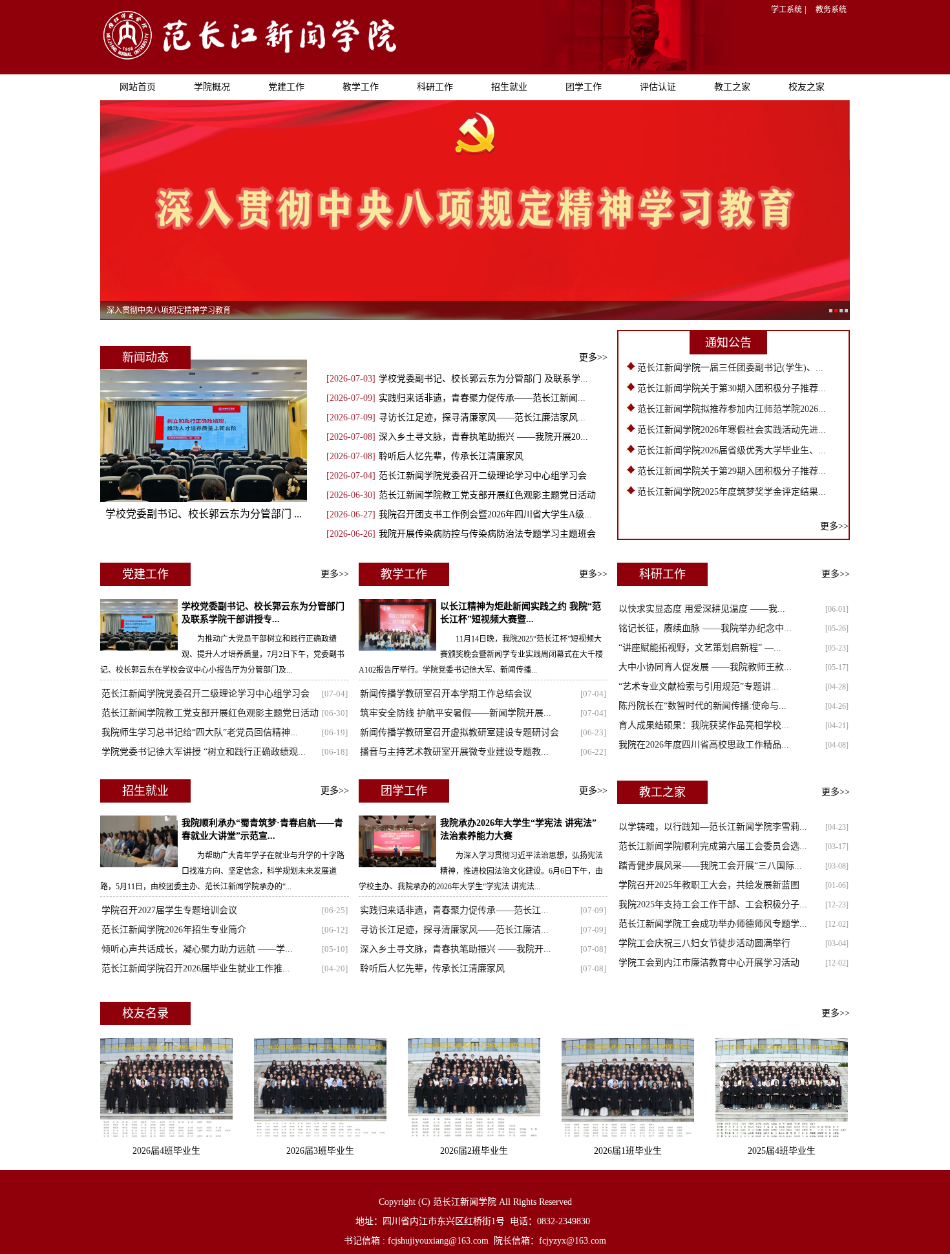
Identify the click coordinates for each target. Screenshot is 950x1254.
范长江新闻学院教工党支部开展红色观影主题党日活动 (487, 495)
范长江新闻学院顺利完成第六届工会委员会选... (712, 846)
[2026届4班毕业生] (166, 1135)
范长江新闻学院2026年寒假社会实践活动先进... (731, 430)
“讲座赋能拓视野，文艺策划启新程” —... (699, 648)
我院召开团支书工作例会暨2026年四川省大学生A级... (485, 514)
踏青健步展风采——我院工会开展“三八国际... (710, 865)
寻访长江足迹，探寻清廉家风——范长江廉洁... (454, 930)
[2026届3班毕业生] (320, 1135)
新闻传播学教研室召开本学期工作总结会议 (446, 693)
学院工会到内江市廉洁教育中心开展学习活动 (708, 963)
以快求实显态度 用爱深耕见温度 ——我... (701, 609)
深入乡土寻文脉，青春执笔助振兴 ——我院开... (455, 949)
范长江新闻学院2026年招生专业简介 (173, 930)
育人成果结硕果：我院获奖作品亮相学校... (703, 725)
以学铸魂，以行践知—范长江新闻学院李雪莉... (712, 827)
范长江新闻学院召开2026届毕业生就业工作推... (195, 968)
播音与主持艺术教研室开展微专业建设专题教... (454, 752)
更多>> (593, 357)
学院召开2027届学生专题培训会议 (169, 910)
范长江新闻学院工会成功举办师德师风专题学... (712, 924)
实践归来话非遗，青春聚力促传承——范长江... (454, 910)
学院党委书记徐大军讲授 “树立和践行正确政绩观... (203, 752)
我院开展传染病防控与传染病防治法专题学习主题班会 (487, 534)
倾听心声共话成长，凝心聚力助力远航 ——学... (197, 949)
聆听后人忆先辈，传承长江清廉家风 (451, 456)
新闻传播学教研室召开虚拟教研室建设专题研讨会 (459, 732)
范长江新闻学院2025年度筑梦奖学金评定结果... (731, 492)
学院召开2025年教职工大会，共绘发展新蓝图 (708, 885)
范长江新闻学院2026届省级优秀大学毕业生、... (731, 450)
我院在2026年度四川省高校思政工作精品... (703, 745)
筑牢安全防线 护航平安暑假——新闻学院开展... (455, 713)
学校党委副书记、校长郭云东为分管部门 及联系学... (483, 379)
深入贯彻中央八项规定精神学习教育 (169, 310)
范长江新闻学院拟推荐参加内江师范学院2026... (731, 409)
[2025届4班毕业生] (781, 1135)
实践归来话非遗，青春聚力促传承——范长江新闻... (482, 398)
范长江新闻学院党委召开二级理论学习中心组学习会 (483, 476)
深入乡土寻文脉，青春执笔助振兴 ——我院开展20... (483, 437)
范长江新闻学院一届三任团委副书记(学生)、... (730, 368)
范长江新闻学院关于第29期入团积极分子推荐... (731, 471)
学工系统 (786, 9)
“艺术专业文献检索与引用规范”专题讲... (698, 686)
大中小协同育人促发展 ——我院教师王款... (705, 667)
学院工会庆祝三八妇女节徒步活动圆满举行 (704, 943)
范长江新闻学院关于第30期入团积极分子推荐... (731, 388)
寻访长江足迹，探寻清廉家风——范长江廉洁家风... (482, 417)
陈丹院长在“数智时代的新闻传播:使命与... (702, 706)
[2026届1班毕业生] (628, 1135)
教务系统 (831, 9)
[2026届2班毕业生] (474, 1135)
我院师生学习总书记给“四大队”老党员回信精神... (199, 732)
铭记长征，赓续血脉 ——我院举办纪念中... (705, 628)
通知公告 (728, 342)
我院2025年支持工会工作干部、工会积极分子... (712, 904)
